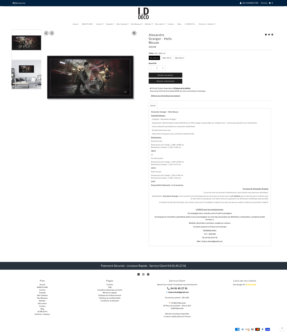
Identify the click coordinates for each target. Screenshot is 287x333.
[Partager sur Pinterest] (272, 35)
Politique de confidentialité (109, 298)
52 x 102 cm (154, 58)
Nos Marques (136, 24)
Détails (152, 106)
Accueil (75, 24)
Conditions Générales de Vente (109, 290)
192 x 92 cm (179, 58)
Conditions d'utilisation (110, 301)
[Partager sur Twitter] (269, 35)
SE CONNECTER (250, 3)
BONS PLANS (87, 24)
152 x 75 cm (167, 58)
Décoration (159, 24)
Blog (179, 24)
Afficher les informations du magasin (165, 96)
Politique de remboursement (109, 295)
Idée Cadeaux (121, 24)
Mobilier (148, 24)
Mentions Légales (110, 293)
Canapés (109, 24)
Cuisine (99, 24)
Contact (171, 24)
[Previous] (46, 33)
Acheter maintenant (165, 81)
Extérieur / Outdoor (206, 24)
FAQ (109, 287)
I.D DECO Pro (190, 24)
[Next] (51, 33)
